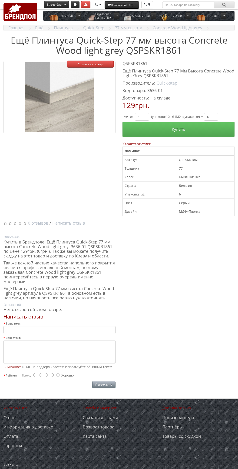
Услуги (177, 16)
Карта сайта (95, 436)
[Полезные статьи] (75, 4)
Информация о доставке (28, 427)
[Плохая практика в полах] (85, 4)
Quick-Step (93, 28)
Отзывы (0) (12, 304)
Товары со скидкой (181, 436)
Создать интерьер (90, 64)
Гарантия (12, 445)
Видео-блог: (55, 5)
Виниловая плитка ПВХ (103, 16)
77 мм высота (128, 28)
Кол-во (128, 117)
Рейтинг (11, 375)
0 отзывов (38, 223)
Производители (178, 417)
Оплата (10, 436)
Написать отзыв (68, 223)
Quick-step (166, 83)
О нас (9, 417)
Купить (178, 129)
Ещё (39, 28)
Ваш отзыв (13, 338)
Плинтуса (63, 28)
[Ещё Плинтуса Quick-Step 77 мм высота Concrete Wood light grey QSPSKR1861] (59, 97)
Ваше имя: (13, 323)
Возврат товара (98, 427)
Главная (16, 28)
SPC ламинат (141, 16)
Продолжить (103, 385)
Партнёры (172, 427)
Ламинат (67, 16)
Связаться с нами (100, 417)
